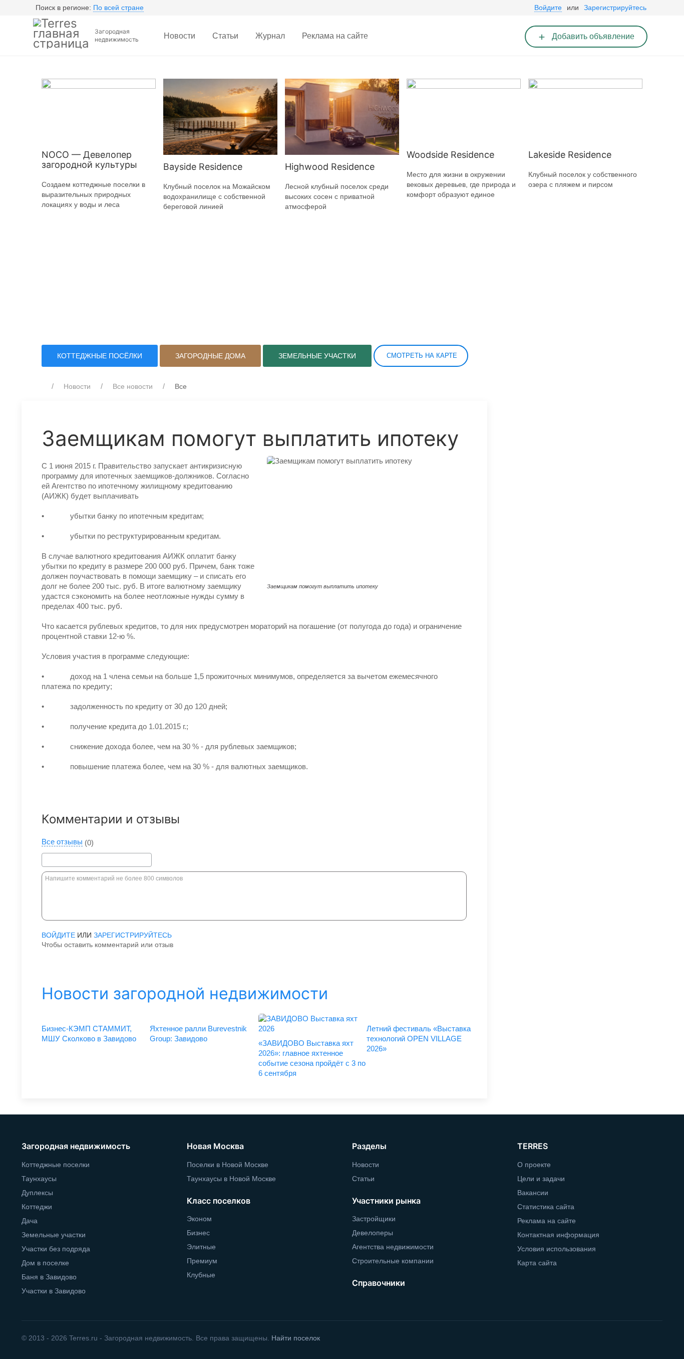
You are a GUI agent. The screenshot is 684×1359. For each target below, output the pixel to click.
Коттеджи (37, 1207)
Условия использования (556, 1249)
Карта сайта (537, 1263)
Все (181, 386)
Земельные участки (317, 356)
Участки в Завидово (54, 1291)
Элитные (201, 1247)
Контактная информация (558, 1235)
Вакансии (532, 1193)
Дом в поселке (45, 1263)
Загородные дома (210, 356)
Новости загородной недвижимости (185, 993)
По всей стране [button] (118, 8)
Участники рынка (386, 1201)
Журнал (270, 36)
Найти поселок (295, 1338)
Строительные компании (393, 1261)
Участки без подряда (56, 1249)
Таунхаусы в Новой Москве (231, 1179)
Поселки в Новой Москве (227, 1165)
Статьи (225, 36)
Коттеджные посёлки (99, 356)
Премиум (202, 1261)
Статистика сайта (545, 1207)
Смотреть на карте (421, 355)
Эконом (199, 1219)
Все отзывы (62, 842)
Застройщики (374, 1219)
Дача (30, 1221)
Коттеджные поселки (56, 1165)
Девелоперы (372, 1233)
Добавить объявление (592, 36)
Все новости (133, 386)
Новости (179, 36)
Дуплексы (37, 1193)
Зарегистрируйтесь (615, 8)
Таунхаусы (39, 1179)
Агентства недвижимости (393, 1247)
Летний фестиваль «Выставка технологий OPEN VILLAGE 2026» (419, 1038)
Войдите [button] (548, 8)
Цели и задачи (541, 1179)
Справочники (378, 1283)
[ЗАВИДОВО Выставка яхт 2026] (308, 1024)
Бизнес (198, 1233)
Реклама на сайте (335, 36)
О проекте (534, 1165)
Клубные (201, 1275)
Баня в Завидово (49, 1277)
